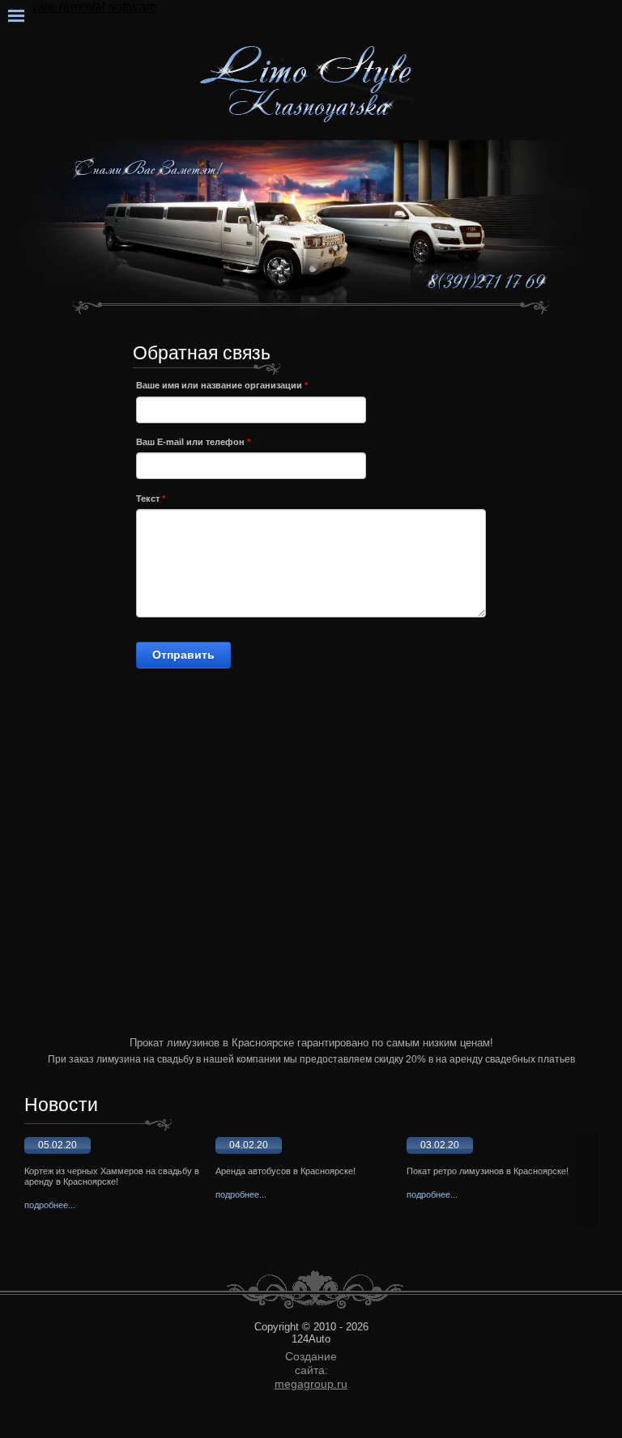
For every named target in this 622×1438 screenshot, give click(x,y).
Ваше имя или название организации (222, 385)
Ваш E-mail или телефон (193, 442)
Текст (150, 498)
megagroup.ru (311, 1383)
